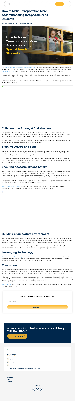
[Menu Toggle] (66, 4)
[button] (59, 4)
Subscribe (36, 307)
